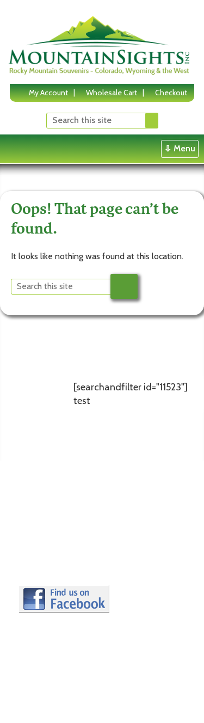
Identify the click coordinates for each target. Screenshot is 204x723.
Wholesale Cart (111, 92)
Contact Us (46, 552)
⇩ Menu (179, 148)
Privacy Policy (50, 538)
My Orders (114, 578)
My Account (48, 92)
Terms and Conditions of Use (50, 510)
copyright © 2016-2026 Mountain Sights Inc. (92, 698)
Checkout (171, 92)
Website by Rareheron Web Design (77, 707)
